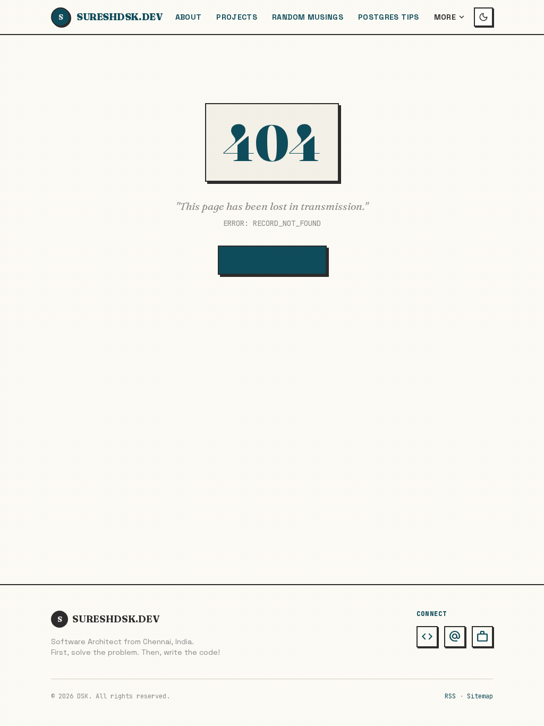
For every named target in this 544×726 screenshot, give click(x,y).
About (188, 17)
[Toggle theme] (483, 17)
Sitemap (480, 696)
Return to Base (272, 260)
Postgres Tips (388, 17)
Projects (236, 17)
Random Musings (307, 17)
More (445, 17)
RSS (450, 696)
